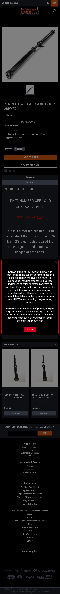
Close (30, 329)
